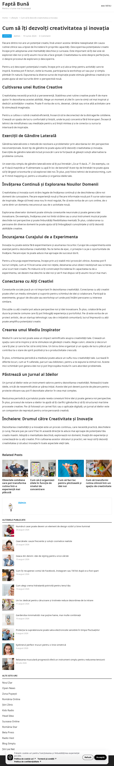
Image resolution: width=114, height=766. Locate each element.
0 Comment (44, 36)
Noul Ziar (7, 682)
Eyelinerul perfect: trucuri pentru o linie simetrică (41, 644)
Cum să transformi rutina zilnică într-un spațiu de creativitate (98, 483)
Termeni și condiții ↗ (47, 759)
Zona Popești (9, 693)
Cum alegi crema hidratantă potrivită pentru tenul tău (43, 585)
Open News (8, 688)
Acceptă (100, 757)
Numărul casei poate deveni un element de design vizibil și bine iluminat (53, 526)
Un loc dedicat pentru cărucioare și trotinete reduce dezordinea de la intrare (54, 600)
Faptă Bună (15, 3)
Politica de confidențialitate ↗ (27, 761)
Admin (17, 36)
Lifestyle (14, 17)
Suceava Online (10, 721)
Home (5, 17)
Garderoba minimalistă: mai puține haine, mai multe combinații (48, 615)
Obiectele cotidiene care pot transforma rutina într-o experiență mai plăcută (14, 486)
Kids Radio (8, 710)
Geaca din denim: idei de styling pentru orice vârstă (42, 555)
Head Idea (8, 715)
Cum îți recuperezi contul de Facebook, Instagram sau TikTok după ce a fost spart (57, 570)
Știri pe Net (8, 749)
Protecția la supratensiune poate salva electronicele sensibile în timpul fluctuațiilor (58, 629)
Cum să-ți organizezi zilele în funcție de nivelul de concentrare (42, 484)
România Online (11, 699)
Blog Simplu (9, 743)
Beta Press (8, 732)
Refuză (88, 757)
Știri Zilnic (7, 704)
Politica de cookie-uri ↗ (25, 759)
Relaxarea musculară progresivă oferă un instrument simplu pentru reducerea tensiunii (60, 659)
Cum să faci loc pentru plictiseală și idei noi (69, 483)
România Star (9, 727)
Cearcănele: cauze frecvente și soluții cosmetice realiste (44, 541)
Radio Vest (8, 738)
